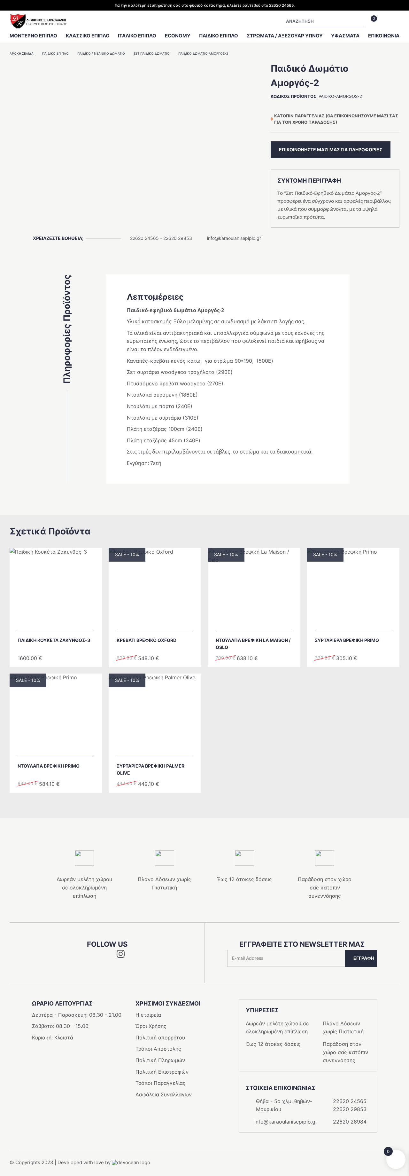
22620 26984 (350, 1121)
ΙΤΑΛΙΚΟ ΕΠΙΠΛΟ (137, 36)
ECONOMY (177, 36)
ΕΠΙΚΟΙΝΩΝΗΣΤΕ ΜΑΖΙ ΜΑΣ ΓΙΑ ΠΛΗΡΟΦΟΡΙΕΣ (330, 149)
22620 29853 (177, 238)
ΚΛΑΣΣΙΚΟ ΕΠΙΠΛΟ (88, 36)
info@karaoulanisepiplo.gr (234, 238)
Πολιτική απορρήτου (160, 1037)
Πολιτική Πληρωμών (160, 1060)
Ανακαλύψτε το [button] (59, 623)
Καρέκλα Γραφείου (48, 12)
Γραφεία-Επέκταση (48, 10)
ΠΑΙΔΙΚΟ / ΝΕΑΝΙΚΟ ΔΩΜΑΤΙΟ (101, 53)
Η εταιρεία (148, 1015)
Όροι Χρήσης (150, 1026)
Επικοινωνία (383, 36)
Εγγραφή (363, 958)
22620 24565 (144, 238)
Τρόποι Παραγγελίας (160, 1083)
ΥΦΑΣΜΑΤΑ (345, 36)
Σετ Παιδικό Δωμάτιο (152, 53)
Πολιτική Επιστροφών (162, 1072)
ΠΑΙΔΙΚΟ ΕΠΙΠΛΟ (218, 36)
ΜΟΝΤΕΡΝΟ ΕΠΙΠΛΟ (33, 36)
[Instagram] (121, 956)
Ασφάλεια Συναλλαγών (163, 1094)
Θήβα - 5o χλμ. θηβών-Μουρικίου (284, 1105)
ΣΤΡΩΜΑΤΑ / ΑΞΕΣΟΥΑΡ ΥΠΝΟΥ (285, 36)
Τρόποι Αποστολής (158, 1049)
